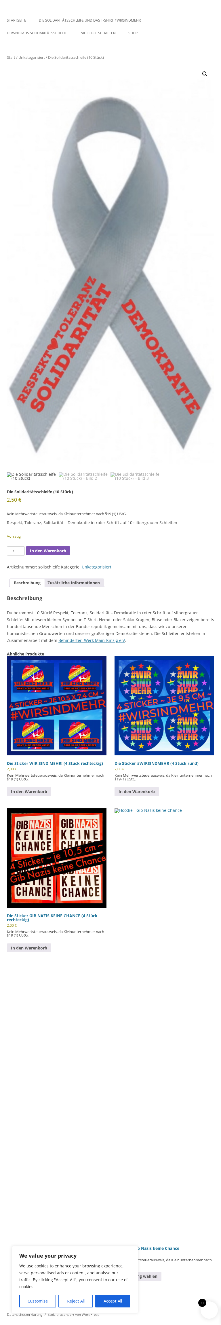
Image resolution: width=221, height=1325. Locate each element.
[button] (205, 74)
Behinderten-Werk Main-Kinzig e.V (91, 640)
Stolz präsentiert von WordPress (73, 1314)
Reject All (76, 1301)
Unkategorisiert (31, 57)
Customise (38, 1301)
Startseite (16, 20)
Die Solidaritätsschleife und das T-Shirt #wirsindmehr (90, 20)
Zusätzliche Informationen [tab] (73, 582)
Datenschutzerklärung (25, 1314)
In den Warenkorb (48, 550)
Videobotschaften (98, 33)
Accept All (113, 1301)
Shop (133, 33)
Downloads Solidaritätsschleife (37, 33)
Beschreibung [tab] (27, 582)
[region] (75, 1279)
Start (11, 57)
